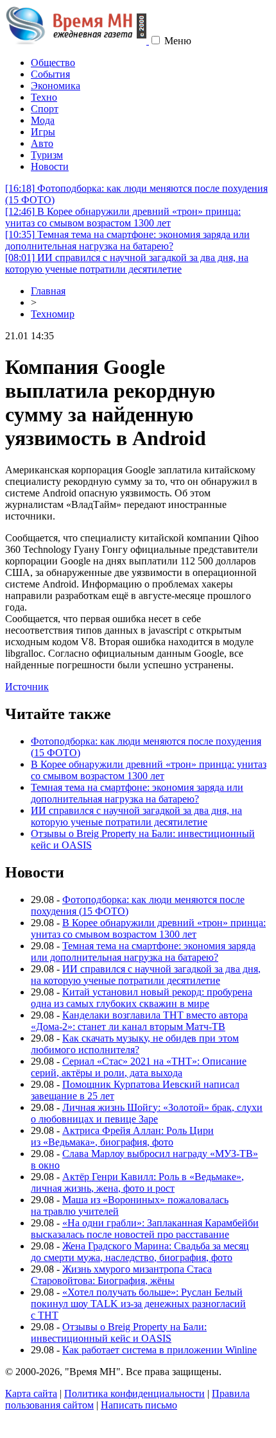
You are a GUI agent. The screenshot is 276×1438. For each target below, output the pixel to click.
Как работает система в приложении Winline (159, 1349)
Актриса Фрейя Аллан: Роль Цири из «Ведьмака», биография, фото (122, 1136)
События (50, 74)
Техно (44, 97)
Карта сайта (31, 1393)
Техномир (52, 314)
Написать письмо (139, 1405)
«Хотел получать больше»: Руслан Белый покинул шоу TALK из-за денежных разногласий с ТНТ (138, 1304)
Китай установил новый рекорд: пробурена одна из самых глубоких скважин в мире (141, 997)
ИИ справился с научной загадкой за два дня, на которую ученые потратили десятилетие (126, 263)
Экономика (55, 85)
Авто (42, 143)
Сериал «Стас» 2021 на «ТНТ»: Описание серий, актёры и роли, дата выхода (138, 1067)
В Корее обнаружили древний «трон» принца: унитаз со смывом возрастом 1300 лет (123, 217)
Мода (43, 120)
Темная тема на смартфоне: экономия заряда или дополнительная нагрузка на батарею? (127, 240)
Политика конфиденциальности (134, 1393)
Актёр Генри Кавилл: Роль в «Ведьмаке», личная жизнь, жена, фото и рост (137, 1182)
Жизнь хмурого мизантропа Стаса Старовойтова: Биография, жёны (121, 1275)
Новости (50, 166)
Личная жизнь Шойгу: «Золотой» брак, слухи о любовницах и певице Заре (147, 1113)
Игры (43, 131)
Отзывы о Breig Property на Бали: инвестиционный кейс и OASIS (119, 1332)
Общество (53, 62)
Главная (48, 290)
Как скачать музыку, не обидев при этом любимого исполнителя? (135, 1044)
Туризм (47, 154)
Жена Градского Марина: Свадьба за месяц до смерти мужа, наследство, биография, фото (140, 1251)
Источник (27, 686)
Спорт (44, 108)
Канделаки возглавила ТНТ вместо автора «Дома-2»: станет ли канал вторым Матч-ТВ (139, 1021)
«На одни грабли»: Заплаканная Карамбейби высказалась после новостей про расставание (145, 1228)
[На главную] (77, 40)
